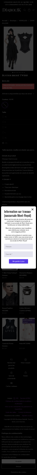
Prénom (8, 246)
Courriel (9, 254)
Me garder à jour (18, 261)
